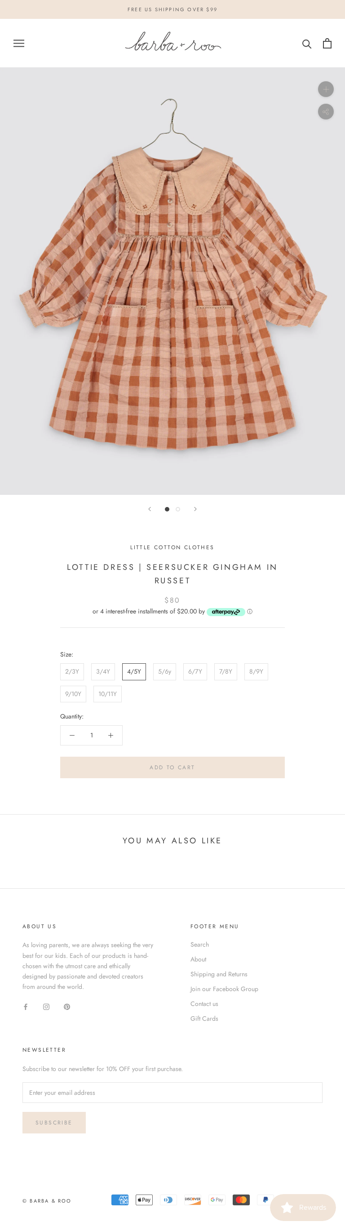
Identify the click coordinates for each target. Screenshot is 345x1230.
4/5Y (134, 671)
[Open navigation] (18, 43)
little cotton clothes (172, 547)
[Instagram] (46, 1006)
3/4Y (103, 671)
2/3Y (72, 671)
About (198, 959)
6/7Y (195, 671)
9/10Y (73, 693)
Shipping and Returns (219, 974)
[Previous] (149, 509)
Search (199, 944)
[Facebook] (25, 1006)
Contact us (204, 1003)
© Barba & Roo (47, 1200)
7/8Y (225, 671)
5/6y (164, 671)
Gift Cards (204, 1018)
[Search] (307, 43)
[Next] (195, 509)
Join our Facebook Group (224, 988)
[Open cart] (327, 43)
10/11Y (107, 693)
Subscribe (54, 1123)
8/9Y (256, 671)
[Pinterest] (67, 1006)
